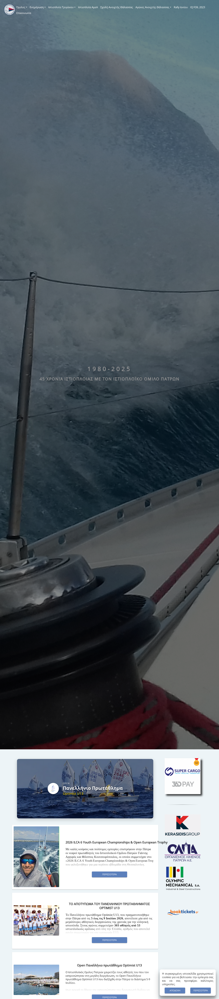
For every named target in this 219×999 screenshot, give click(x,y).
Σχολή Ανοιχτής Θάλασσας (116, 7)
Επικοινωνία (23, 13)
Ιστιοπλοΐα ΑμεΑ (88, 7)
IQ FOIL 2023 (197, 7)
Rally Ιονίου (181, 7)
